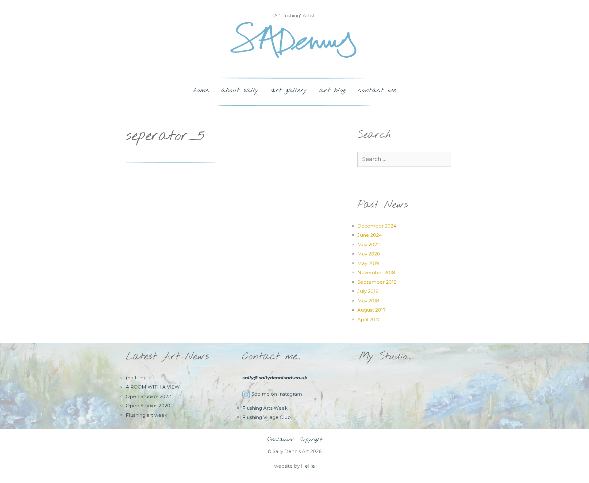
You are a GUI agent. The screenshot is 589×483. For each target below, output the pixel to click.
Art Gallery (289, 90)
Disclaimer (280, 439)
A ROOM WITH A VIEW (153, 387)
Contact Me (377, 90)
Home (201, 90)
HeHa (308, 466)
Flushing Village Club (266, 417)
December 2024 (376, 226)
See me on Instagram (277, 394)
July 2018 (368, 291)
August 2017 (371, 310)
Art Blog (332, 90)
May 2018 (368, 301)
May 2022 (368, 244)
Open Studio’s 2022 (148, 396)
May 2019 (368, 263)
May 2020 (368, 254)
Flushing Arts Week (264, 408)
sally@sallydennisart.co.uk (274, 378)
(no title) (135, 378)
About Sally (239, 90)
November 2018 (376, 272)
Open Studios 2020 (148, 405)
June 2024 (369, 235)
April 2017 (368, 319)
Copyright (311, 439)
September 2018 (377, 282)
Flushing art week (146, 415)
